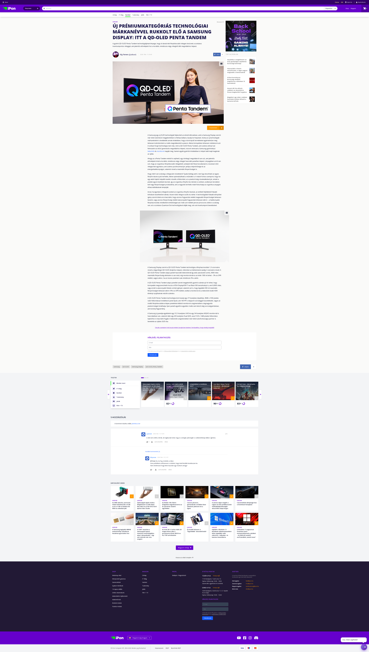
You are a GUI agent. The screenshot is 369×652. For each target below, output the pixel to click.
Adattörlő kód (116, 599)
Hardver (114, 500)
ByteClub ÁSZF (176, 648)
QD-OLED (126, 367)
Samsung (117, 367)
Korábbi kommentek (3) (152, 451)
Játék (142, 15)
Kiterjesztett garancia (118, 579)
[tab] (142, 377)
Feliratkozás (153, 355)
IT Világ (121, 15)
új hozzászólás (159, 442)
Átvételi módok (117, 603)
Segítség (235, 571)
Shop (347, 8)
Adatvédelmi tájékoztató (120, 596)
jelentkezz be (136, 423)
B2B (342, 2)
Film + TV (149, 15)
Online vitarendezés (118, 593)
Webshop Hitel (116, 575)
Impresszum (159, 648)
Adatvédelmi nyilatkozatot (188, 351)
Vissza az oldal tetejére (183, 557)
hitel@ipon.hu (249, 581)
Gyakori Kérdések (117, 586)
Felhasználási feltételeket (171, 351)
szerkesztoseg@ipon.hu (252, 586)
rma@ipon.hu (249, 583)
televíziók (151, 151)
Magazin (353, 8)
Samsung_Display (137, 367)
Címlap (115, 15)
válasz (166, 442)
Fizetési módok (117, 606)
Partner (337, 2)
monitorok (161, 151)
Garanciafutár (116, 582)
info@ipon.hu (249, 589)
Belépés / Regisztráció (179, 575)
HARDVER (115, 22)
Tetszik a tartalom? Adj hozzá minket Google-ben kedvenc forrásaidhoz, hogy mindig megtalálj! (184, 327)
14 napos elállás (117, 589)
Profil (174, 571)
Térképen (215, 576)
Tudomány (135, 15)
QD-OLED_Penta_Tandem (154, 367)
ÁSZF (167, 648)
